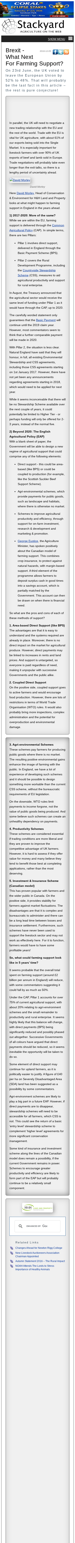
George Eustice (28, 541)
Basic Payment (46, 320)
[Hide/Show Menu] (60, 39)
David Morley (25, 193)
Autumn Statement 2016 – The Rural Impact (40, 1261)
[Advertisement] (37, 109)
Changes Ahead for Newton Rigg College (38, 1247)
